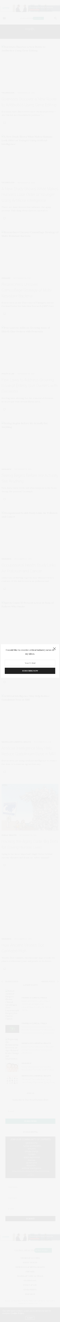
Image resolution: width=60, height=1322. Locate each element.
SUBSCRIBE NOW (30, 671)
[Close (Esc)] (54, 649)
